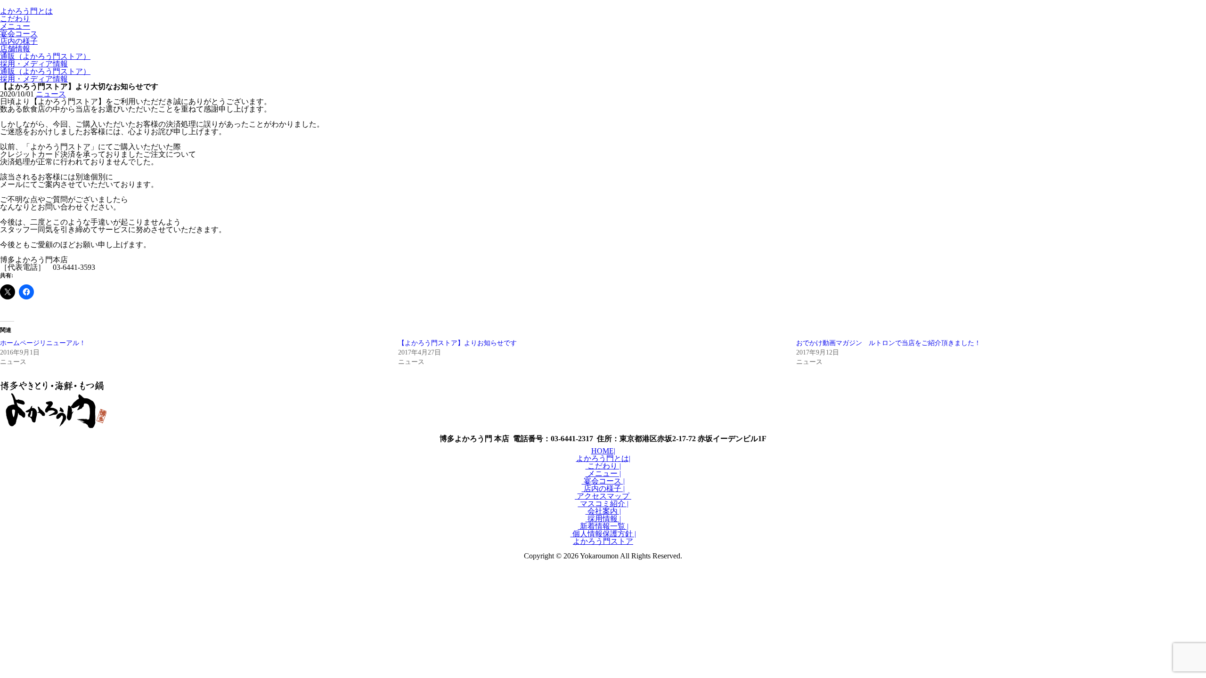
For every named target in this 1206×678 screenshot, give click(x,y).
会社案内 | (603, 511)
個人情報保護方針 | (603, 534)
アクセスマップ (603, 496)
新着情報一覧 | (603, 526)
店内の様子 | (603, 488)
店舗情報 (15, 49)
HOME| (603, 451)
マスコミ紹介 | (603, 504)
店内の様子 (19, 41)
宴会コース (19, 34)
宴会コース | (603, 481)
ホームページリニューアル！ (43, 343)
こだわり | (603, 466)
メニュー (15, 26)
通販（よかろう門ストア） (45, 56)
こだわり (15, 19)
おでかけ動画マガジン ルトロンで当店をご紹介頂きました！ (888, 343)
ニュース (51, 94)
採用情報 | (603, 519)
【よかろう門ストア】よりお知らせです (457, 343)
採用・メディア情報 (34, 64)
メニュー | (603, 473)
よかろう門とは (26, 11)
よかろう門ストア (603, 541)
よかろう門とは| (603, 458)
